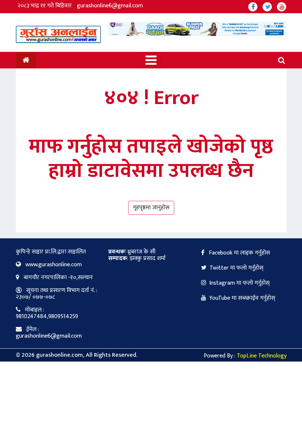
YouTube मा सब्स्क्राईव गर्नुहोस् (242, 298)
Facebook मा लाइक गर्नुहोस (238, 253)
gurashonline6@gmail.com (110, 6)
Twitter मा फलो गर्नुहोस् (236, 268)
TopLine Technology (262, 356)
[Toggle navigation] (151, 60)
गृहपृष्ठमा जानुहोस (151, 208)
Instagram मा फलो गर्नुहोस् (239, 283)
